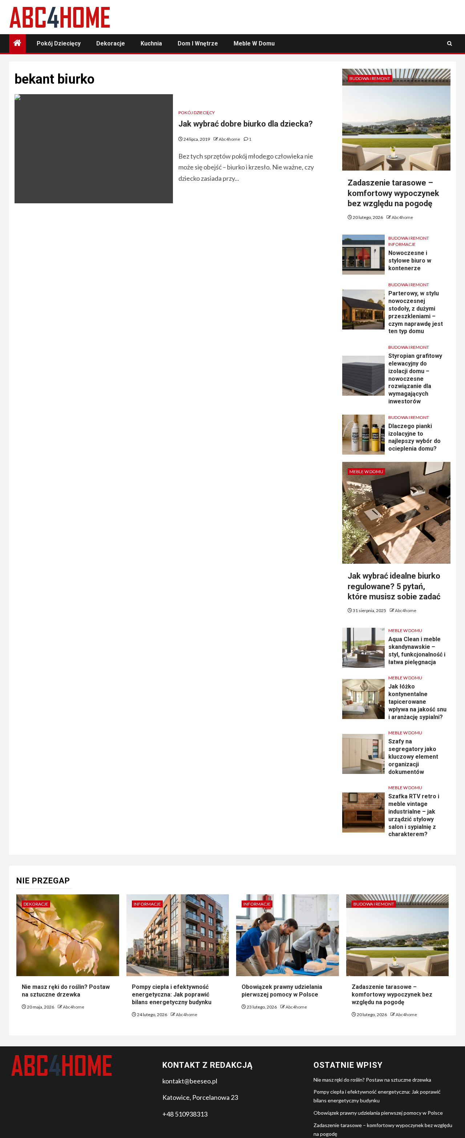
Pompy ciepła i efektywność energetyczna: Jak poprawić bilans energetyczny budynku (171, 994)
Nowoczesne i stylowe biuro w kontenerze (409, 260)
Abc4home (230, 139)
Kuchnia (151, 43)
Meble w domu (254, 43)
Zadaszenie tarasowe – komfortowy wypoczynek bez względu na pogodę (393, 193)
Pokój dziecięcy (59, 43)
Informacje (402, 244)
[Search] (449, 43)
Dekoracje (110, 43)
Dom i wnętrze (198, 43)
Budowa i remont (369, 78)
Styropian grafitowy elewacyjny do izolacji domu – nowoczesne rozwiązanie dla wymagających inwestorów (415, 378)
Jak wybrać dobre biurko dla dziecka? (245, 123)
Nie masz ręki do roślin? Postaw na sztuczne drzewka (66, 990)
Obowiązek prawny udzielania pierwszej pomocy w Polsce (282, 990)
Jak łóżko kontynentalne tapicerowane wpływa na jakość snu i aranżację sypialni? (417, 701)
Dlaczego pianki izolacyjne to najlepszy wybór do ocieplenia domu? (414, 437)
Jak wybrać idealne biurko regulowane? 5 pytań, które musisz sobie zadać (394, 586)
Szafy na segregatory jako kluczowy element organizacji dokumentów (413, 756)
